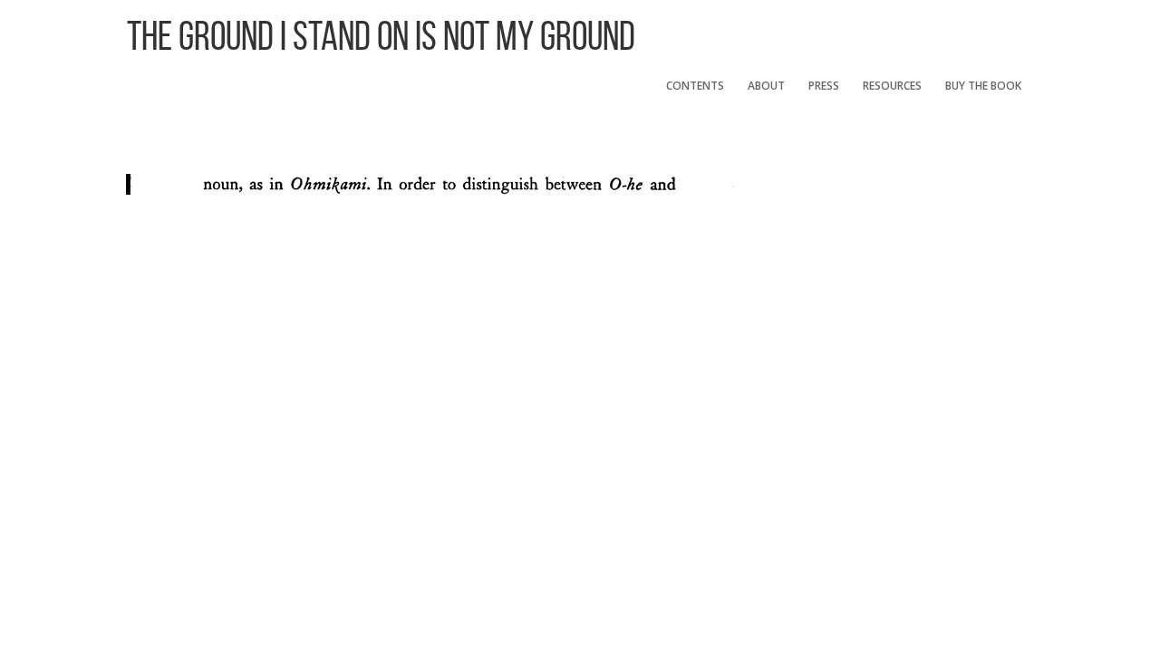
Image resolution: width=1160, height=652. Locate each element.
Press (823, 85)
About (766, 85)
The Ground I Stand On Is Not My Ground (381, 36)
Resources (892, 85)
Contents (695, 85)
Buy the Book (983, 85)
